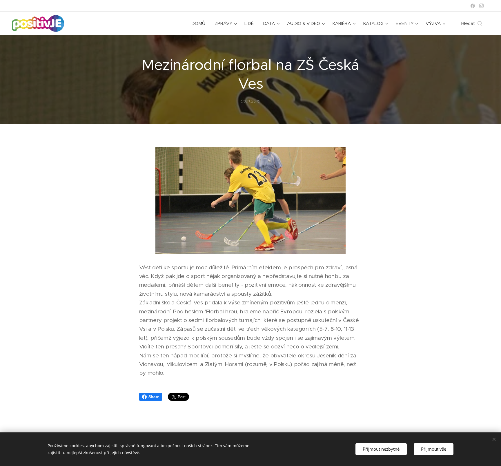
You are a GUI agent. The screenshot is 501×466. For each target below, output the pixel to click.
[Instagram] (481, 6)
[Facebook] (472, 6)
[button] (471, 23)
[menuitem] (200, 23)
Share (153, 396)
